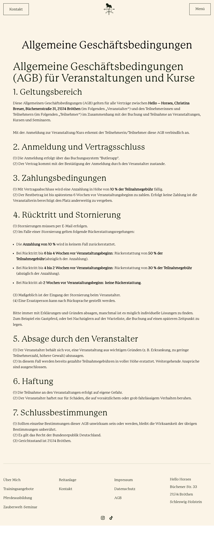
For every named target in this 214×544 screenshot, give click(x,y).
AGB (118, 498)
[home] (109, 9)
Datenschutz (124, 489)
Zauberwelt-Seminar (20, 507)
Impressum (123, 480)
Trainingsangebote (18, 489)
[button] (200, 9)
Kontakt (16, 9)
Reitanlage (67, 480)
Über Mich (11, 480)
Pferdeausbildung (17, 498)
